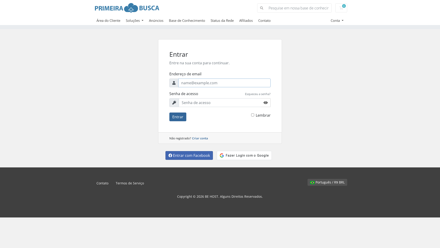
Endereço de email (185, 73)
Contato (264, 20)
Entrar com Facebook (191, 155)
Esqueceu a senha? (258, 94)
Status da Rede (222, 20)
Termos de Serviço (130, 183)
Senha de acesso (183, 93)
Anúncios (156, 20)
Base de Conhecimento (187, 20)
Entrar (177, 116)
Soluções (133, 20)
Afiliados (246, 20)
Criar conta (200, 138)
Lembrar (263, 115)
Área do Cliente (108, 20)
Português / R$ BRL (330, 182)
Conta (336, 20)
